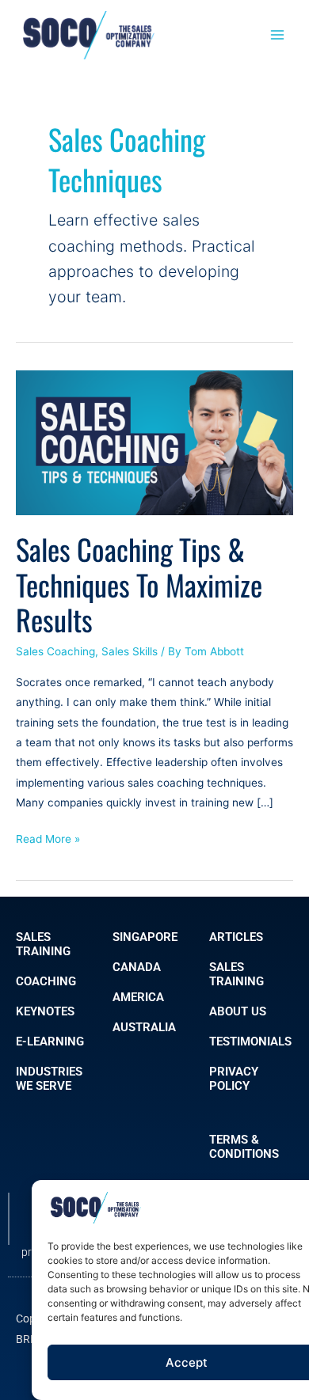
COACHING (46, 981)
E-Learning (50, 1041)
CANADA (137, 967)
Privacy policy (233, 1078)
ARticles (236, 937)
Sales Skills (129, 651)
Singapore (145, 937)
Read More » (48, 837)
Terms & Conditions (244, 1147)
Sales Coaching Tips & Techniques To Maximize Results (139, 584)
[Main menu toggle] (277, 35)
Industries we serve (49, 1078)
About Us (237, 1011)
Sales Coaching (55, 651)
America (138, 997)
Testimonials (250, 1041)
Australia (144, 1027)
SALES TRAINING (43, 944)
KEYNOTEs (45, 1011)
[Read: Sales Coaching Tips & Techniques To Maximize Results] (154, 441)
